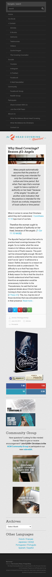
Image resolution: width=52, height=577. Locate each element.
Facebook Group (16, 91)
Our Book (11, 19)
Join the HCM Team (17, 109)
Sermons (13, 37)
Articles (13, 28)
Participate (12, 100)
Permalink (14, 324)
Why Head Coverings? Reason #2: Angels (23, 150)
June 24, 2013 (16, 321)
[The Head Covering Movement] (26, 137)
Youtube (13, 64)
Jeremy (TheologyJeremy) (19, 318)
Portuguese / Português (26, 545)
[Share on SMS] (29, 309)
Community (12, 87)
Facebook (14, 78)
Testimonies (15, 41)
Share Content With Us (18, 105)
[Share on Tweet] (15, 309)
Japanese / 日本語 (26, 542)
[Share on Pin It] (20, 309)
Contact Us (14, 127)
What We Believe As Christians (22, 123)
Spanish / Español (26, 548)
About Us (11, 114)
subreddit (27, 449)
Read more (27, 301)
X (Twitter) (14, 73)
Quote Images (15, 50)
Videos (13, 46)
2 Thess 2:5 (13, 295)
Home (10, 14)
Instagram (14, 69)
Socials (11, 60)
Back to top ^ (9, 561)
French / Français (26, 539)
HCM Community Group (17, 446)
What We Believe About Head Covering (25, 118)
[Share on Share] (10, 309)
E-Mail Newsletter (17, 82)
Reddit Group (15, 96)
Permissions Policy (16, 563)
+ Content (11, 23)
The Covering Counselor (19, 55)
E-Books (13, 32)
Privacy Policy (27, 563)
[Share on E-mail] (24, 309)
